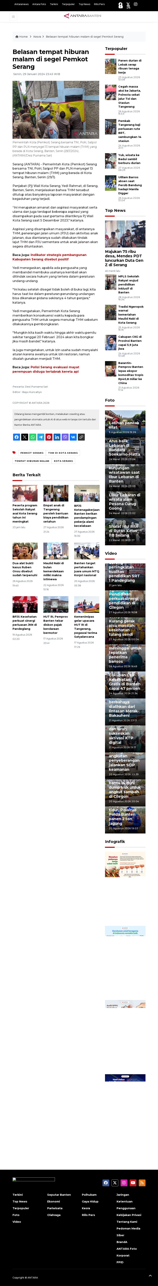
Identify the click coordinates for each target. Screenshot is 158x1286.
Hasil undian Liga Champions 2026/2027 (124, 1134)
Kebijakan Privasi (129, 1215)
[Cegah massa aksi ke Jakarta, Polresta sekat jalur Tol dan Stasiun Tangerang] (110, 92)
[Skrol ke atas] (150, 1276)
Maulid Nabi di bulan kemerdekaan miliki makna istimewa (53, 571)
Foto (110, 400)
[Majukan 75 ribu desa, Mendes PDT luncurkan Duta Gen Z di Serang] (125, 234)
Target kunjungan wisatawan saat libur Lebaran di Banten (124, 472)
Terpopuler (68, 4)
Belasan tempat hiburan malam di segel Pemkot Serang (85, 36)
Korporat (123, 1255)
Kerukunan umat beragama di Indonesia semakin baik (125, 983)
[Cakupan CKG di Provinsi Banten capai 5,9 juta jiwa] (110, 342)
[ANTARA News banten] (82, 16)
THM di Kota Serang (63, 453)
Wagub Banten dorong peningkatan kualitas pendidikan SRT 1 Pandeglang (124, 569)
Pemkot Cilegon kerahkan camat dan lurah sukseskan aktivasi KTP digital (124, 731)
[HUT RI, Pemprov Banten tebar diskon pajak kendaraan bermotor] (55, 604)
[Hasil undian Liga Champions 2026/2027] (125, 1111)
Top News (84, 4)
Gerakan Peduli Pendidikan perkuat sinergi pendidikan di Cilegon (124, 598)
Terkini (54, 4)
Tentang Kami (127, 1222)
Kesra (37, 36)
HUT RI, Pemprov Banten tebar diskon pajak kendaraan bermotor (55, 624)
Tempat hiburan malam (32, 461)
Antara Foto (39, 4)
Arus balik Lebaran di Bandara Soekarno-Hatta (124, 448)
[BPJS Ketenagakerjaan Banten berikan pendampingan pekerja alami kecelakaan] (87, 493)
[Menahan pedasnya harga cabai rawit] (125, 888)
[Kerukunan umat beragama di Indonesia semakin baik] (125, 962)
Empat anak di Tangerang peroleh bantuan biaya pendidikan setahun (55, 513)
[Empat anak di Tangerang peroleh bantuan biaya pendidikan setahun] (55, 493)
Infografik (115, 841)
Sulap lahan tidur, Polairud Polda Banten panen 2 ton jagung (122, 814)
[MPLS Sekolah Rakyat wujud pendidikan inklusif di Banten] (110, 282)
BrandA (122, 1242)
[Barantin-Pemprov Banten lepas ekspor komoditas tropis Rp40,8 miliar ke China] (110, 368)
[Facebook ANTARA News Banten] (120, 4)
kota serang (63, 461)
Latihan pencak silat (124, 425)
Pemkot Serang (32, 453)
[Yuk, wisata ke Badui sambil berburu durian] (110, 160)
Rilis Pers (99, 4)
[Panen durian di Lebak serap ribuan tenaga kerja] (110, 66)
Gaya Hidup (90, 1201)
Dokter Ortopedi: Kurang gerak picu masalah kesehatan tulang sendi (122, 623)
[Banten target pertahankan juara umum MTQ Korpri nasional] (86, 551)
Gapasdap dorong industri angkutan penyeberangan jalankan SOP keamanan (124, 758)
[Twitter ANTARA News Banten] (128, 4)
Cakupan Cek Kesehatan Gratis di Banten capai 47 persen (124, 682)
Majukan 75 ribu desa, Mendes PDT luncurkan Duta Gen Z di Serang (124, 258)
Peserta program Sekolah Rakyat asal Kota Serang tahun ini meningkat (25, 513)
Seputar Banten (59, 1194)
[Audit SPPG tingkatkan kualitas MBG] (125, 1037)
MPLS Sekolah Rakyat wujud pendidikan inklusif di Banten (128, 284)
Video (111, 553)
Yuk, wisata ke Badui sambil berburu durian (129, 159)
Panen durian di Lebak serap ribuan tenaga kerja (129, 66)
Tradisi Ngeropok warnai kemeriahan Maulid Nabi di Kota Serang (131, 314)
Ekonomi (53, 1201)
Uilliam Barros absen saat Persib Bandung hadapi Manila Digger (130, 185)
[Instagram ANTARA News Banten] (135, 4)
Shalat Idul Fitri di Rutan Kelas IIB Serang (123, 531)
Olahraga (54, 1215)
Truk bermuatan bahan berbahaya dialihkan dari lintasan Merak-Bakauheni (124, 704)
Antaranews (21, 4)
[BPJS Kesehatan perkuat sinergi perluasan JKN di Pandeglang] (25, 604)
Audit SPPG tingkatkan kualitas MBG (121, 1059)
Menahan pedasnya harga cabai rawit (124, 911)
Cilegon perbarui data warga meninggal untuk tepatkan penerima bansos (125, 650)
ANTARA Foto (127, 1249)
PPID (120, 1262)
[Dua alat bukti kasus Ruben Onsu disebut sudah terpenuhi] (25, 551)
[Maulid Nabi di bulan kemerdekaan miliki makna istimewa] (55, 551)
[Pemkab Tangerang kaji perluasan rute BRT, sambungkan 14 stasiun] (110, 126)
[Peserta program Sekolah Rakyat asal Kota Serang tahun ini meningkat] (25, 493)
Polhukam (89, 1194)
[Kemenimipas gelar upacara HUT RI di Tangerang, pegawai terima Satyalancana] (86, 604)
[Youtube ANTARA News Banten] (120, 7)
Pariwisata (54, 1208)
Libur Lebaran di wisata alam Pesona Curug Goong (124, 502)
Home (23, 36)
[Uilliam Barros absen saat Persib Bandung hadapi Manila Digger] (110, 183)
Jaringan (123, 1194)
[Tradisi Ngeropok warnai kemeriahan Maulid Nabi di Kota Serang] (110, 312)
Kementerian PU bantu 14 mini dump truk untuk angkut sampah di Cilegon (125, 787)
